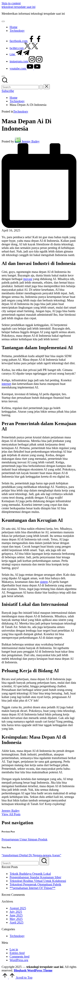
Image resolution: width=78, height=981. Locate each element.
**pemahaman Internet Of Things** (32, 888)
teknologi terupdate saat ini (18, 7)
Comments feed (19, 956)
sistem (44, 581)
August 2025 (18, 908)
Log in (14, 949)
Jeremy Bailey (11, 810)
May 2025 (16, 919)
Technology (20, 111)
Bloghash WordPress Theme (33, 970)
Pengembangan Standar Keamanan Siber (35, 877)
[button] (41, 87)
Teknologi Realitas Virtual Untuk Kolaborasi (38, 881)
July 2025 (16, 911)
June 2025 (16, 915)
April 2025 (16, 922)
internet (6, 383)
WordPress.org (19, 960)
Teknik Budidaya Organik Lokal (30, 873)
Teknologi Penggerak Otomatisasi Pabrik (35, 884)
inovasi (27, 279)
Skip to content (11, 3)
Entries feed (17, 953)
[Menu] (3, 21)
